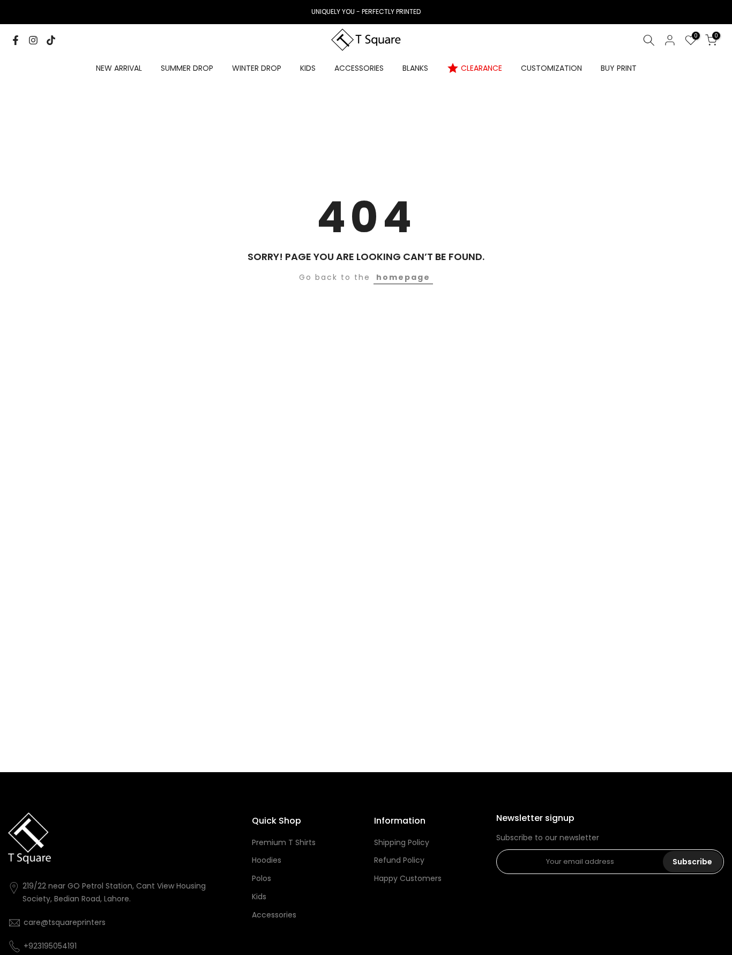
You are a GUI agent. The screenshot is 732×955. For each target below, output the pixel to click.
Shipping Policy (401, 843)
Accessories (274, 915)
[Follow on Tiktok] (51, 40)
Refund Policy (399, 860)
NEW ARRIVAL (119, 68)
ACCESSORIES (359, 68)
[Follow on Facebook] (15, 40)
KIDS (308, 68)
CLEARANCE (481, 68)
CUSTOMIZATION (551, 68)
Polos (261, 878)
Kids (259, 897)
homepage (403, 277)
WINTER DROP (256, 68)
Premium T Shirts (284, 843)
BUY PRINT (619, 68)
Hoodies (266, 860)
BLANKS (415, 68)
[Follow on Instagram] (33, 40)
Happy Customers (408, 878)
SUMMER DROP (187, 68)
